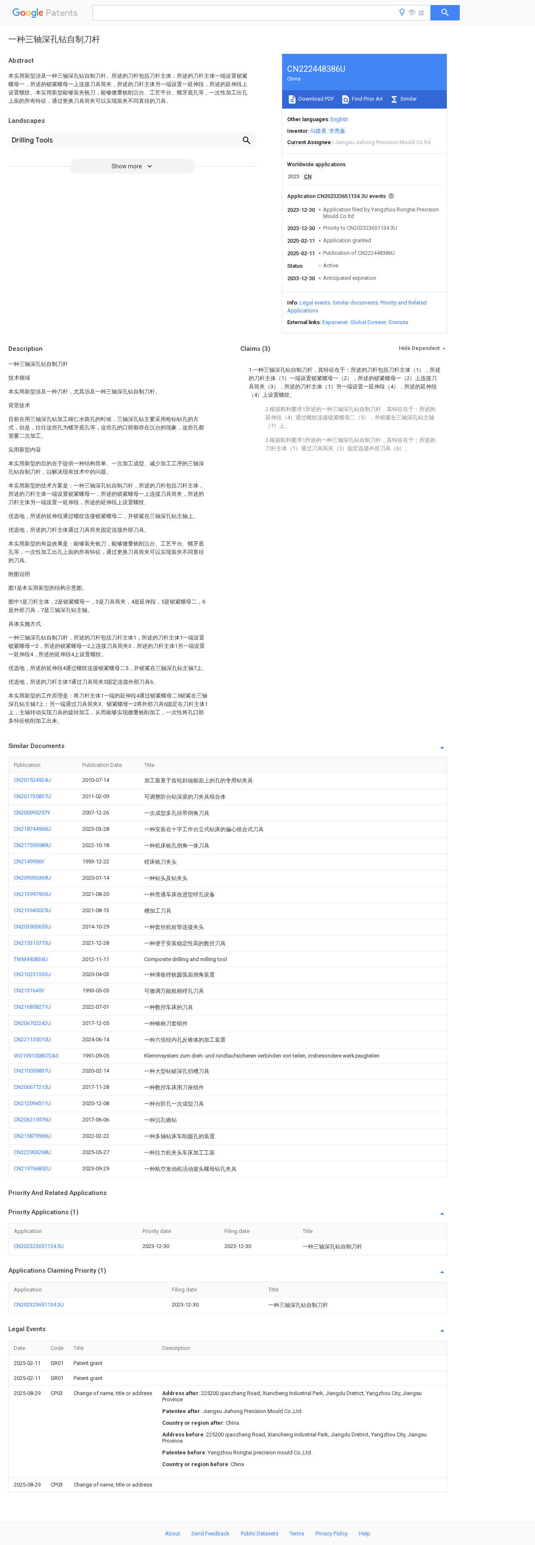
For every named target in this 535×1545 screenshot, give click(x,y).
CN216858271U (32, 1007)
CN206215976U (32, 1119)
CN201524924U (32, 780)
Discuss (398, 322)
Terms (297, 1533)
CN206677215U (32, 1087)
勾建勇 (318, 131)
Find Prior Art (367, 99)
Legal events (315, 302)
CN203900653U (32, 926)
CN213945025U (32, 910)
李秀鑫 (337, 131)
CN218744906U (32, 829)
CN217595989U (32, 845)
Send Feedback (210, 1533)
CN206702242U (32, 1023)
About (172, 1533)
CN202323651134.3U (39, 1246)
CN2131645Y (29, 990)
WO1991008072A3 (36, 1056)
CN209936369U (32, 878)
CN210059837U (32, 1071)
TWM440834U (31, 959)
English (339, 119)
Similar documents (355, 302)
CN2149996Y (29, 861)
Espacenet (335, 322)
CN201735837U (32, 796)
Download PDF (315, 99)
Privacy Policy (332, 1533)
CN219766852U (32, 1168)
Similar (408, 99)
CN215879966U (32, 1136)
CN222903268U (32, 1152)
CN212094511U (32, 1103)
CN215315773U (32, 943)
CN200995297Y (32, 812)
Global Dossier (368, 322)
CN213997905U (32, 894)
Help (364, 1533)
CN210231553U (32, 974)
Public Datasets (259, 1533)
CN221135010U (32, 1039)
